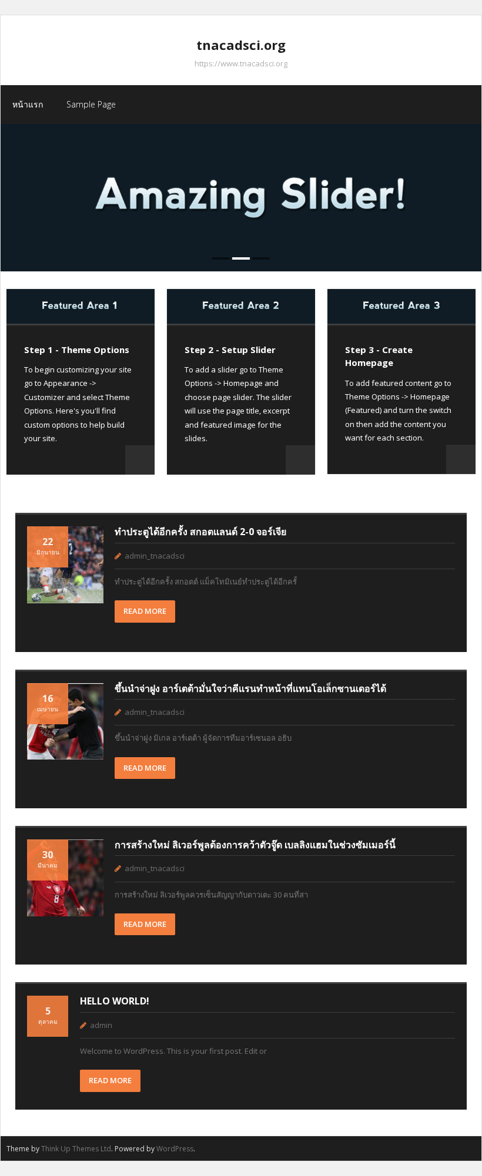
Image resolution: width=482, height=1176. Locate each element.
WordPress (174, 1149)
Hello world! (114, 1000)
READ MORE (144, 611)
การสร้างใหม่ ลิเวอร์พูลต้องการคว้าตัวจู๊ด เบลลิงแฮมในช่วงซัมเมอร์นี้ (255, 844)
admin (101, 1025)
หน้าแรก (27, 104)
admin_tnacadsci (155, 555)
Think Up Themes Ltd (76, 1149)
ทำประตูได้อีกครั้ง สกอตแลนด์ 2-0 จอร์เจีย (200, 531)
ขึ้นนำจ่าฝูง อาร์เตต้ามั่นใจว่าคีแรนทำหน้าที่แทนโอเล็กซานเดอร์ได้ (250, 688)
